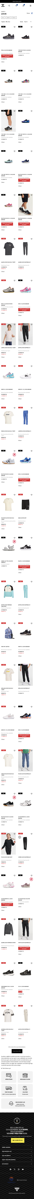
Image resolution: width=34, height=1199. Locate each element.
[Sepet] (23, 7)
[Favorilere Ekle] (14, 28)
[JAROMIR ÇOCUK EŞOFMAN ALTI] (25, 419)
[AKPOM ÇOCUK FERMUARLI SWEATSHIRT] (8, 593)
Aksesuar (14, 19)
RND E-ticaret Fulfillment (22, 1181)
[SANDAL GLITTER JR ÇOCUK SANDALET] (8, 549)
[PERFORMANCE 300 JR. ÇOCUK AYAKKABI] (8, 974)
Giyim (3, 19)
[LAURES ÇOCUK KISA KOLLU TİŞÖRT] (8, 336)
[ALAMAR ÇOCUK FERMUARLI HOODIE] (8, 930)
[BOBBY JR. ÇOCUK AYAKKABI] (8, 377)
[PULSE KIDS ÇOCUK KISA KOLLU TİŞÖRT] (8, 506)
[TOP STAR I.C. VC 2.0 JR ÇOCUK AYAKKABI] (8, 82)
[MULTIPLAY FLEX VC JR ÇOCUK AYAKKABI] (8, 462)
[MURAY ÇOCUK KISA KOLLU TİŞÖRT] (8, 419)
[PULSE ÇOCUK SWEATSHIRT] (8, 845)
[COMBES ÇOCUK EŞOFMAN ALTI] (25, 845)
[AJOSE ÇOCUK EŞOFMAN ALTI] (25, 1017)
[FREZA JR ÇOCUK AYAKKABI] (8, 38)
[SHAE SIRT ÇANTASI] (8, 634)
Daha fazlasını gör (6, 1069)
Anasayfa (3, 13)
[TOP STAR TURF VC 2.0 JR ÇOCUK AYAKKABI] (25, 122)
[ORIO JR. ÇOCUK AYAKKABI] (25, 292)
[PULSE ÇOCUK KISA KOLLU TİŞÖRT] (2, 531)
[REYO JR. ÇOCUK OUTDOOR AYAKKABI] (8, 292)
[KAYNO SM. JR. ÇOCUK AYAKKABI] (25, 377)
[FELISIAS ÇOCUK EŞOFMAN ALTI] (25, 762)
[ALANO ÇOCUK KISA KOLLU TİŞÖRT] (8, 250)
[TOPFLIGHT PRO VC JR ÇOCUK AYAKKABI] (25, 38)
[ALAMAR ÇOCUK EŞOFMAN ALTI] (25, 250)
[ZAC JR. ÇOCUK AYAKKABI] (25, 974)
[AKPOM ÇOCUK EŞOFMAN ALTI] (25, 336)
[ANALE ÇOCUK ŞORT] (25, 506)
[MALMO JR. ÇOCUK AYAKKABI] (25, 549)
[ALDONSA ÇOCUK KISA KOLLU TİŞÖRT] (8, 1017)
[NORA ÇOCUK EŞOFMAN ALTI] (25, 676)
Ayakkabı (8, 19)
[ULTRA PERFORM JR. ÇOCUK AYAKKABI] (25, 805)
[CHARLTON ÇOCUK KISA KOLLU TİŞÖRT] (8, 762)
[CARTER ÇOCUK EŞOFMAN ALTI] (25, 930)
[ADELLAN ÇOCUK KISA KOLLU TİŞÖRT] (8, 676)
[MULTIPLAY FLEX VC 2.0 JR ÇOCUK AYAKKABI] (25, 162)
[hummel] (3, 7)
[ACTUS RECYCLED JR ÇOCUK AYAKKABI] (25, 887)
